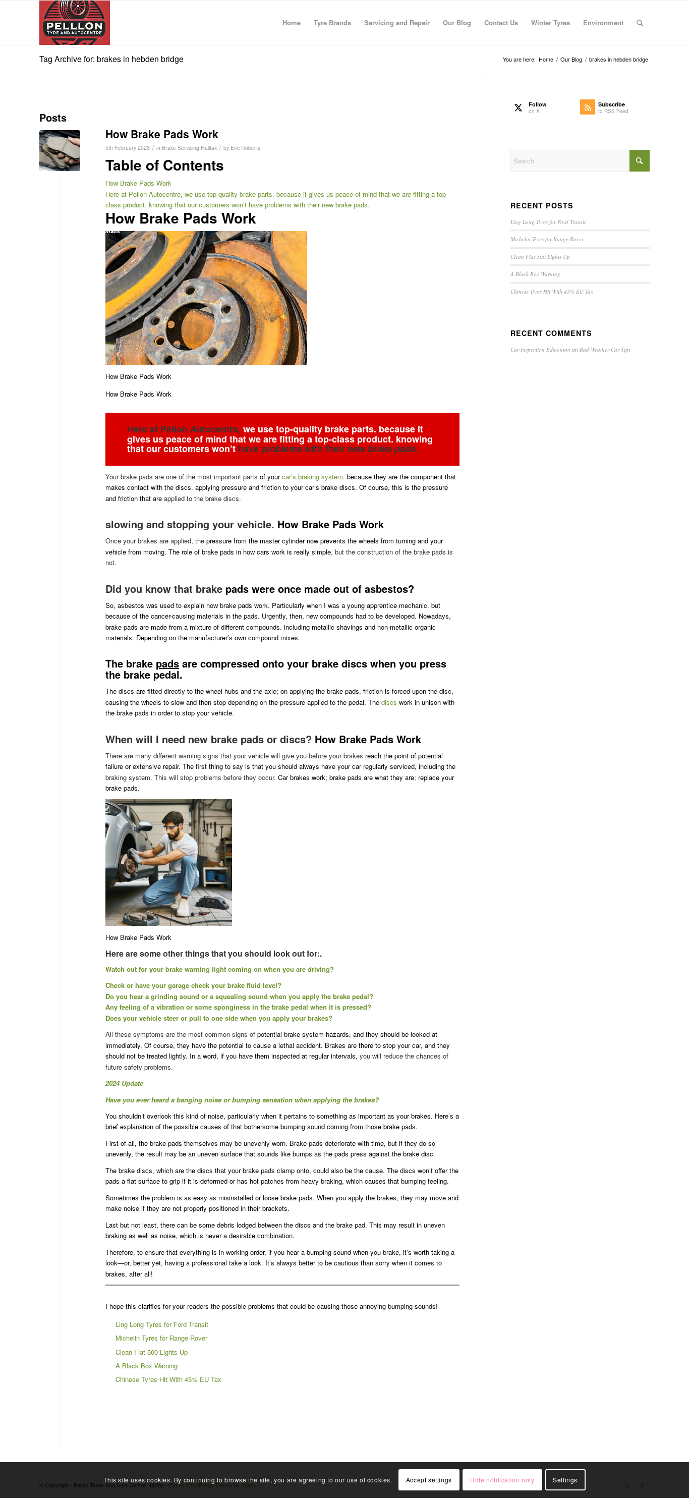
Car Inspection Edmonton (540, 349)
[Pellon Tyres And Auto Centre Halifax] (74, 23)
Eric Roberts (245, 147)
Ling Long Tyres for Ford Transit (162, 1324)
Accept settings (429, 1480)
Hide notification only (502, 1480)
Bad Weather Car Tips (605, 349)
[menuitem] (291, 23)
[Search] (640, 23)
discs (389, 702)
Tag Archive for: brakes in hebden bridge (111, 59)
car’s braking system (312, 476)
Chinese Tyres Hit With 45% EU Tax (168, 1379)
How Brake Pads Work (161, 133)
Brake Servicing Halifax (189, 147)
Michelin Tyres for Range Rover (161, 1338)
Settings (565, 1480)
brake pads (392, 448)
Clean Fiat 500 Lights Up (152, 1352)
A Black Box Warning (147, 1365)
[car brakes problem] (59, 150)
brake (341, 996)
